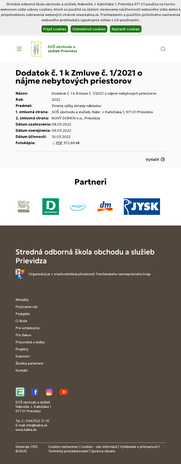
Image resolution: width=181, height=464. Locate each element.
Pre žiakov (23, 335)
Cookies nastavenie (63, 447)
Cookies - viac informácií (99, 447)
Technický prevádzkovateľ (68, 451)
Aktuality (22, 300)
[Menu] (19, 48)
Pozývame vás (26, 307)
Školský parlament (29, 363)
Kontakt (21, 370)
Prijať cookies (54, 29)
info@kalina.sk (36, 425)
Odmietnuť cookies (89, 29)
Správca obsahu (103, 451)
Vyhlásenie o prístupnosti (139, 447)
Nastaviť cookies (126, 29)
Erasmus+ (22, 356)
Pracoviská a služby (30, 342)
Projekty (21, 349)
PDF (59, 143)
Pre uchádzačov (27, 328)
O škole (21, 321)
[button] (162, 49)
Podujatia (22, 314)
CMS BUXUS (26, 449)
